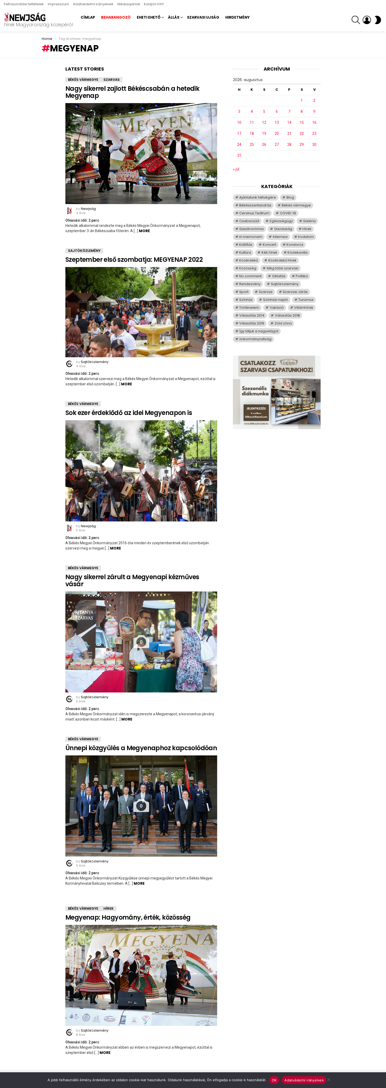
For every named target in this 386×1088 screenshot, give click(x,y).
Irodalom (306, 236)
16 (314, 122)
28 (289, 144)
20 (277, 133)
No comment (250, 276)
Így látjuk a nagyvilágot (258, 331)
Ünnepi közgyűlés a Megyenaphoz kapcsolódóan (141, 748)
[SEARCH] (356, 19)
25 (252, 144)
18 (252, 133)
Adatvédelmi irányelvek (93, 4)
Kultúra (245, 252)
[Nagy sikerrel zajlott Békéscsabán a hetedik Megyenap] (141, 153)
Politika (302, 276)
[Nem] (328, 1079)
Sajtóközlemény (84, 250)
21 (289, 133)
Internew (280, 236)
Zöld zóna (283, 323)
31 (239, 155)
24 (239, 144)
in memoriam (250, 236)
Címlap (88, 17)
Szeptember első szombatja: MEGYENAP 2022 (134, 259)
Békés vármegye (83, 79)
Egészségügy (281, 220)
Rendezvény (249, 283)
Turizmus (306, 299)
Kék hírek (269, 252)
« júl (236, 169)
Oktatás (278, 276)
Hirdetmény (237, 17)
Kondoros (294, 244)
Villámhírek (303, 307)
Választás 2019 (251, 323)
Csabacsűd (249, 220)
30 (314, 144)
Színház (246, 299)
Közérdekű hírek (282, 260)
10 (239, 122)
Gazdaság (283, 228)
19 (264, 133)
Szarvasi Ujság (203, 17)
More (144, 230)
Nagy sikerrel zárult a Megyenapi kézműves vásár (132, 580)
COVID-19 (288, 213)
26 (264, 144)
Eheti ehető (148, 17)
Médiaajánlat (128, 4)
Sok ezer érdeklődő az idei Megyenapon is (128, 412)
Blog (290, 197)
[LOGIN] (367, 19)
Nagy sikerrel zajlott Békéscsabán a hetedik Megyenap (132, 92)
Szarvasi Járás (295, 291)
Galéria (309, 220)
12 (264, 122)
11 (252, 122)
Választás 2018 (287, 315)
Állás (173, 17)
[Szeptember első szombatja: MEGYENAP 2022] (141, 312)
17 (239, 133)
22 (302, 133)
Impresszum (58, 4)
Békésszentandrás (255, 205)
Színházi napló (275, 299)
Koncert (269, 244)
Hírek (108, 908)
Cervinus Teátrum (254, 213)
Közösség (247, 268)
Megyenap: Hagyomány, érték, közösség (127, 917)
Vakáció (277, 307)
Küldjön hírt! (154, 4)
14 (289, 122)
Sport (243, 291)
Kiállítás (245, 244)
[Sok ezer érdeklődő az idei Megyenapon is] (141, 470)
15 (302, 122)
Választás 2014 (251, 315)
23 (314, 133)
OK (274, 1080)
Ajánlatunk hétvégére (257, 197)
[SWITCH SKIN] (378, 19)
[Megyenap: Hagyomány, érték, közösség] (141, 975)
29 (302, 144)
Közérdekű (248, 260)
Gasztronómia (251, 228)
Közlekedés (298, 252)
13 (277, 122)
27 (277, 144)
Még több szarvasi (282, 268)
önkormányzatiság (255, 339)
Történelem (249, 307)
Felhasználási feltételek (24, 4)
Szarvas (111, 79)
